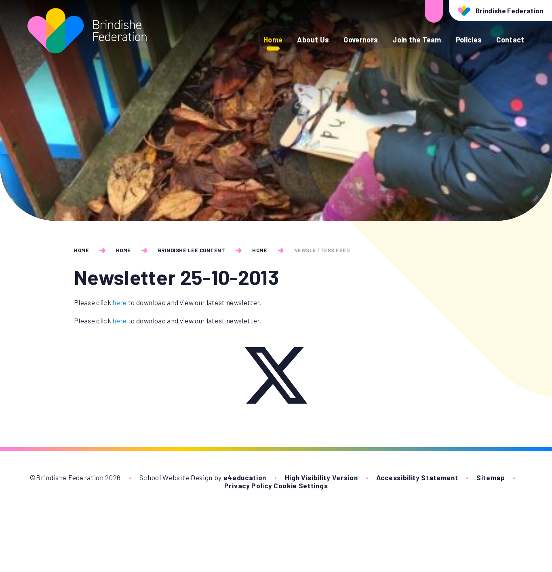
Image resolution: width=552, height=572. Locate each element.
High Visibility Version (321, 477)
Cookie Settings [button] (301, 485)
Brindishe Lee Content (191, 250)
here (119, 302)
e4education (244, 477)
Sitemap (490, 477)
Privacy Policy (248, 485)
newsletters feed (322, 250)
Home (81, 250)
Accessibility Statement (417, 477)
